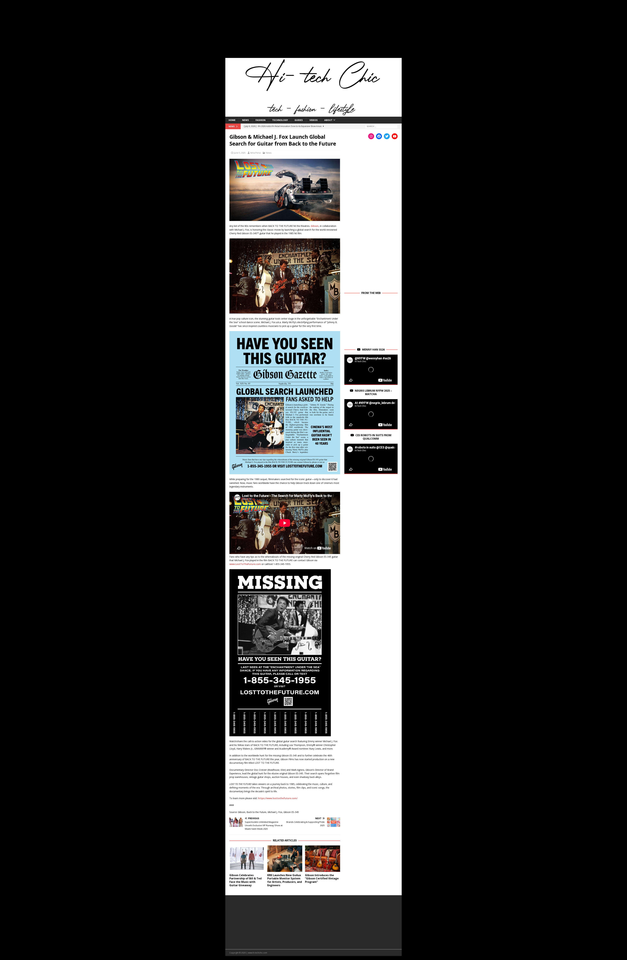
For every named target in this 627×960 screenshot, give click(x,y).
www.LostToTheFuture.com (245, 564)
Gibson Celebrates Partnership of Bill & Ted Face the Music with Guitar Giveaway (245, 880)
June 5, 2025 (240, 152)
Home (232, 120)
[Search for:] (381, 126)
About (328, 120)
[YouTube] (395, 136)
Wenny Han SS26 (373, 349)
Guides (299, 120)
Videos (313, 120)
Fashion (260, 120)
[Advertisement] (313, 31)
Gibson (315, 225)
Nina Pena (255, 152)
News (245, 120)
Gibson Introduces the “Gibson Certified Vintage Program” (322, 878)
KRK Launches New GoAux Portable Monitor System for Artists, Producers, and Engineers (284, 880)
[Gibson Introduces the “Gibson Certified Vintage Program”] (322, 858)
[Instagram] (371, 136)
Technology (280, 120)
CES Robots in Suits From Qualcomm (373, 436)
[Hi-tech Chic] (313, 114)
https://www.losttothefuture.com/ (277, 798)
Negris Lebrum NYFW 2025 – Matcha (373, 392)
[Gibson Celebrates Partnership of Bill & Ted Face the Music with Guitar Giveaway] (247, 858)
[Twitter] (387, 136)
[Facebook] (379, 136)
